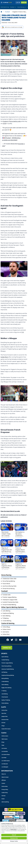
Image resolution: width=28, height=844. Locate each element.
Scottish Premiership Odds (10, 602)
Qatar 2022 (12, 72)
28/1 (24, 493)
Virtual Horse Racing (8, 588)
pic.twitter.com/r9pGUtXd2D (9, 140)
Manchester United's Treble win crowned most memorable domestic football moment (7, 534)
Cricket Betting (6, 621)
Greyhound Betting (8, 613)
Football (7, 12)
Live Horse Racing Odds (9, 586)
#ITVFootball (7, 138)
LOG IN (18, 2)
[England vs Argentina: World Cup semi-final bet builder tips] (21, 558)
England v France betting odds (12, 121)
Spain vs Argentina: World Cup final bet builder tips (7, 566)
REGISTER (23, 2)
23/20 (4, 123)
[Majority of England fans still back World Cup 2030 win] (7, 542)
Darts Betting (6, 616)
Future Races (6, 583)
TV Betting (5, 618)
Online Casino (6, 629)
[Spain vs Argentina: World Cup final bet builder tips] (7, 558)
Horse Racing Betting (8, 581)
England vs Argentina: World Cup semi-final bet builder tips (21, 566)
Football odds (6, 595)
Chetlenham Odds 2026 (9, 578)
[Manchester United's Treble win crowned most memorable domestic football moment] (7, 527)
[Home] (1, 12)
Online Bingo (6, 627)
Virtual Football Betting (9, 604)
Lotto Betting (6, 611)
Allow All (14, 835)
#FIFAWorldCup (16, 138)
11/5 (9, 119)
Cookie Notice (13, 829)
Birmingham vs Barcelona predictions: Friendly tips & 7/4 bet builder (21, 534)
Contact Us (7, 648)
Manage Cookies (14, 841)
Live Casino (5, 632)
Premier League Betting (9, 597)
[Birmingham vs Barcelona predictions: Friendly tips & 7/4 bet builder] (21, 527)
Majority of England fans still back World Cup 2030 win (7, 550)
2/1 (1, 483)
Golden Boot (4, 357)
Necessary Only (14, 838)
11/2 (22, 332)
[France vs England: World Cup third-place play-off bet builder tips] (21, 542)
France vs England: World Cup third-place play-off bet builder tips (20, 550)
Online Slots (6, 634)
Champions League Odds (9, 600)
